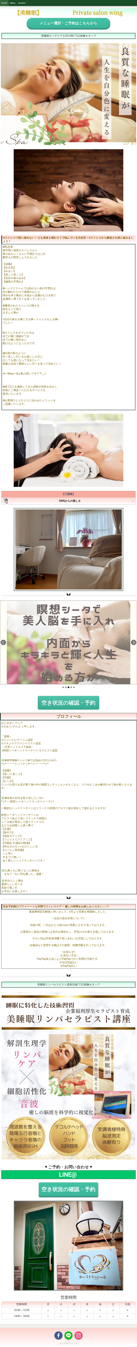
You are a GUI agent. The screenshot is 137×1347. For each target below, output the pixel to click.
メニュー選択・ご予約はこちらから (68, 23)
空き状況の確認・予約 (68, 703)
